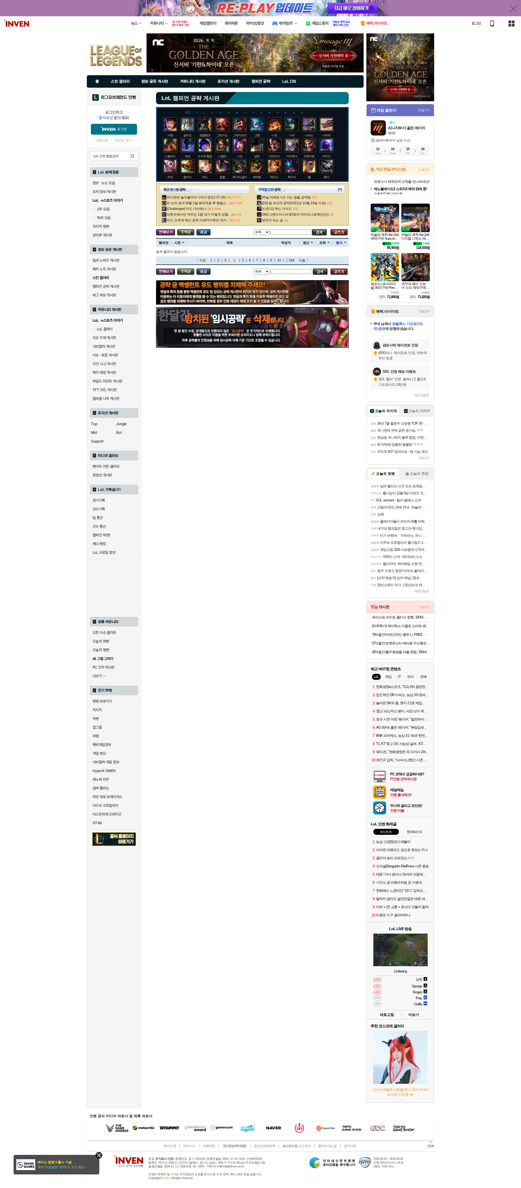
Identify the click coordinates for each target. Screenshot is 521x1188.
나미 (291, 135)
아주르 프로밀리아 (105, 805)
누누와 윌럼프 (206, 156)
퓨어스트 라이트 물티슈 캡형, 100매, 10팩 (401, 617)
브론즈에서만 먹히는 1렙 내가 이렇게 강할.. (198, 214)
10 (279, 260)
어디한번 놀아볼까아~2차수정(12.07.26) (196, 197)
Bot (119, 432)
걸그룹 (97, 727)
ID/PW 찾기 (123, 140)
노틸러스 (170, 156)
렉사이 (292, 177)
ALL (188, 112)
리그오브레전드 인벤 (118, 97)
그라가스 (222, 135)
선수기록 (99, 509)
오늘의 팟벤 (101, 650)
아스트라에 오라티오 (107, 814)
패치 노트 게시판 (104, 269)
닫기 (99, 1155)
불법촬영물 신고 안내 (296, 1146)
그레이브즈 (239, 135)
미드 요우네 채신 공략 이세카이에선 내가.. (197, 220)
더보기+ (424, 110)
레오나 (274, 177)
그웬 (257, 135)
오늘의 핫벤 (101, 641)
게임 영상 (99, 753)
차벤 (96, 718)
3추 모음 (103, 209)
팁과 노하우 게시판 (106, 260)
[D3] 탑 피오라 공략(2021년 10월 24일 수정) (294, 203)
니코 (239, 156)
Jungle (121, 424)
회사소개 (170, 1146)
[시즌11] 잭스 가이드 (277, 209)
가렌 (170, 135)
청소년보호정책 (264, 1146)
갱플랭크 (204, 135)
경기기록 (99, 500)
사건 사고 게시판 (104, 364)
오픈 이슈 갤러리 (104, 632)
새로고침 (420, 395)
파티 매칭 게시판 (104, 372)
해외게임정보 (102, 744)
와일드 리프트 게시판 (107, 381)
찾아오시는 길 (327, 1146)
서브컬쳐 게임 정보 (106, 762)
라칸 (170, 177)
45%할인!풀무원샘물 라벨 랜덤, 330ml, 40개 (401, 652)
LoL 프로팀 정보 (104, 552)
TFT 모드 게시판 (104, 390)
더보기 (413, 1015)
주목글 (185, 232)
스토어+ (424, 170)
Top (94, 424)
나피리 (326, 135)
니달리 (222, 156)
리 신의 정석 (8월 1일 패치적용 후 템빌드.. (197, 203)
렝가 (326, 177)
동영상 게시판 (102, 475)
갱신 (306, 243)
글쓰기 (339, 232)
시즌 (177, 243)
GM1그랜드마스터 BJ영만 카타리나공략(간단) (295, 214)
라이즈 (326, 156)
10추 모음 (103, 218)
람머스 (187, 177)
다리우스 (274, 156)
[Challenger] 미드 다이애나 (186, 209)
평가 (339, 243)
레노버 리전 (101, 779)
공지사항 (350, 1146)
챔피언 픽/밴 (101, 535)
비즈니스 (189, 1146)
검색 (132, 155)
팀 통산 (98, 518)
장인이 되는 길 (272, 220)
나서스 (309, 135)
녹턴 (187, 156)
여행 (96, 736)
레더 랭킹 (99, 544)
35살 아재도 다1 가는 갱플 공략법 (286, 197)
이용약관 (209, 1146)
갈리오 (187, 135)
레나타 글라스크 (242, 177)
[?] (340, 189)
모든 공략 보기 (165, 232)
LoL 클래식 (105, 329)
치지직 (97, 710)
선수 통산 (99, 526)
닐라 (257, 156)
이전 (202, 260)
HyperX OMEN (104, 771)
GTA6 (97, 823)
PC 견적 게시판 (104, 667)
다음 (302, 260)
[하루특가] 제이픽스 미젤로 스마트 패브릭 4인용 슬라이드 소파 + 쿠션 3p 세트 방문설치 (401, 626)
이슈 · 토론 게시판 (105, 355)
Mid (94, 432)
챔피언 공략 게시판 (106, 286)
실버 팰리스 (101, 788)
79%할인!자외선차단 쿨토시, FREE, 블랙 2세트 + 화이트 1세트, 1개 (401, 635)
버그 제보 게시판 (104, 295)
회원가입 (102, 140)
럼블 (222, 177)
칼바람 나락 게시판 (106, 398)
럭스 (205, 177)
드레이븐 (309, 156)
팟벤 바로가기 (102, 701)
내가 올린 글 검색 (203, 232)
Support (97, 441)
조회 (322, 243)
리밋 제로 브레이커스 (107, 797)
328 (291, 260)
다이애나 (291, 156)
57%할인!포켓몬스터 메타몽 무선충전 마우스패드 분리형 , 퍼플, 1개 (401, 643)
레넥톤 (257, 177)
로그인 (476, 23)
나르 (274, 135)
